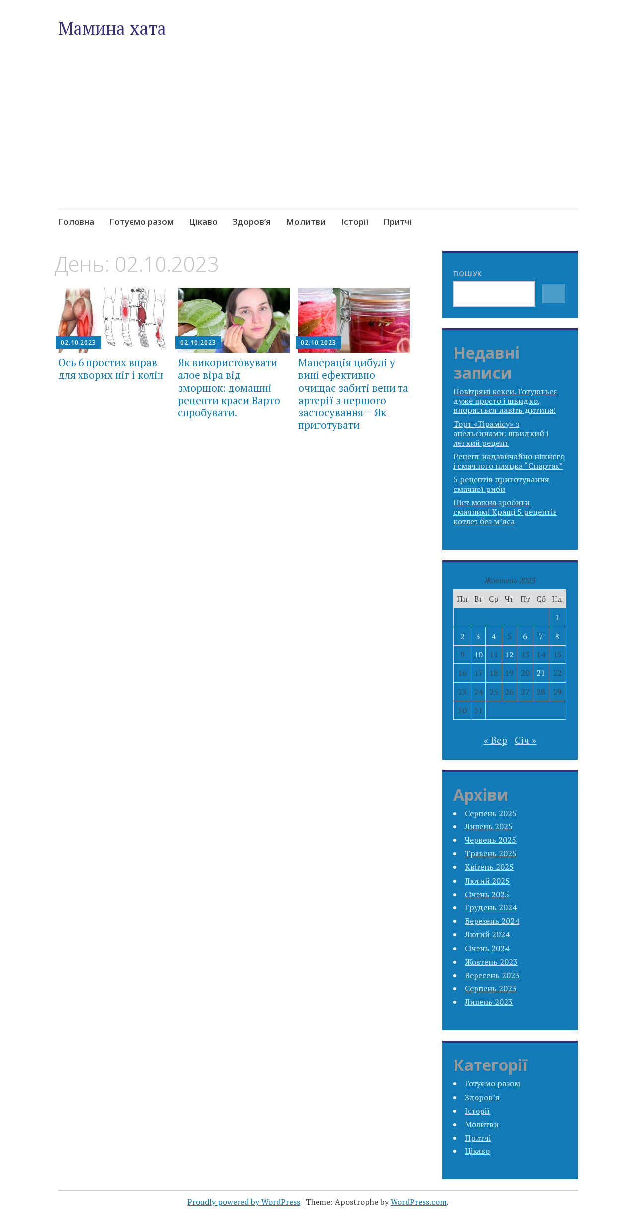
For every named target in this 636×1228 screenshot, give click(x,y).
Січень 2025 (487, 894)
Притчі (397, 221)
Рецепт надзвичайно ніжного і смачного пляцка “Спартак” (509, 461)
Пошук (467, 273)
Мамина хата (112, 28)
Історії (354, 221)
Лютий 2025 (487, 880)
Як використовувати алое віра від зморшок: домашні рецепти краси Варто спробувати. (229, 387)
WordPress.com (419, 1201)
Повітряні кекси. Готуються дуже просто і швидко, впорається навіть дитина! (505, 400)
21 (540, 672)
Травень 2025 (491, 853)
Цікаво (203, 221)
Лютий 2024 (487, 934)
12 (509, 654)
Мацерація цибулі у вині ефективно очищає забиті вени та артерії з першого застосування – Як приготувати (353, 393)
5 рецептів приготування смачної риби (501, 484)
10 (478, 654)
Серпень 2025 (491, 813)
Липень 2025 (489, 826)
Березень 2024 (492, 920)
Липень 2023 (489, 1001)
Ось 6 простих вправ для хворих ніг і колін (110, 368)
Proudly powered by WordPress (243, 1201)
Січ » (525, 740)
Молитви (306, 221)
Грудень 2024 (491, 907)
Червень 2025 (490, 839)
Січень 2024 (487, 948)
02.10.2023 (78, 342)
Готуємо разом (141, 221)
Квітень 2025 (489, 866)
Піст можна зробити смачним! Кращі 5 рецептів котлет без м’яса (505, 512)
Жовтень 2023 (491, 961)
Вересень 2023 (492, 975)
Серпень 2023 (491, 988)
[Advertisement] (318, 147)
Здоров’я (252, 221)
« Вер (495, 740)
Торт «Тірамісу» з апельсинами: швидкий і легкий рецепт (500, 433)
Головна (76, 221)
